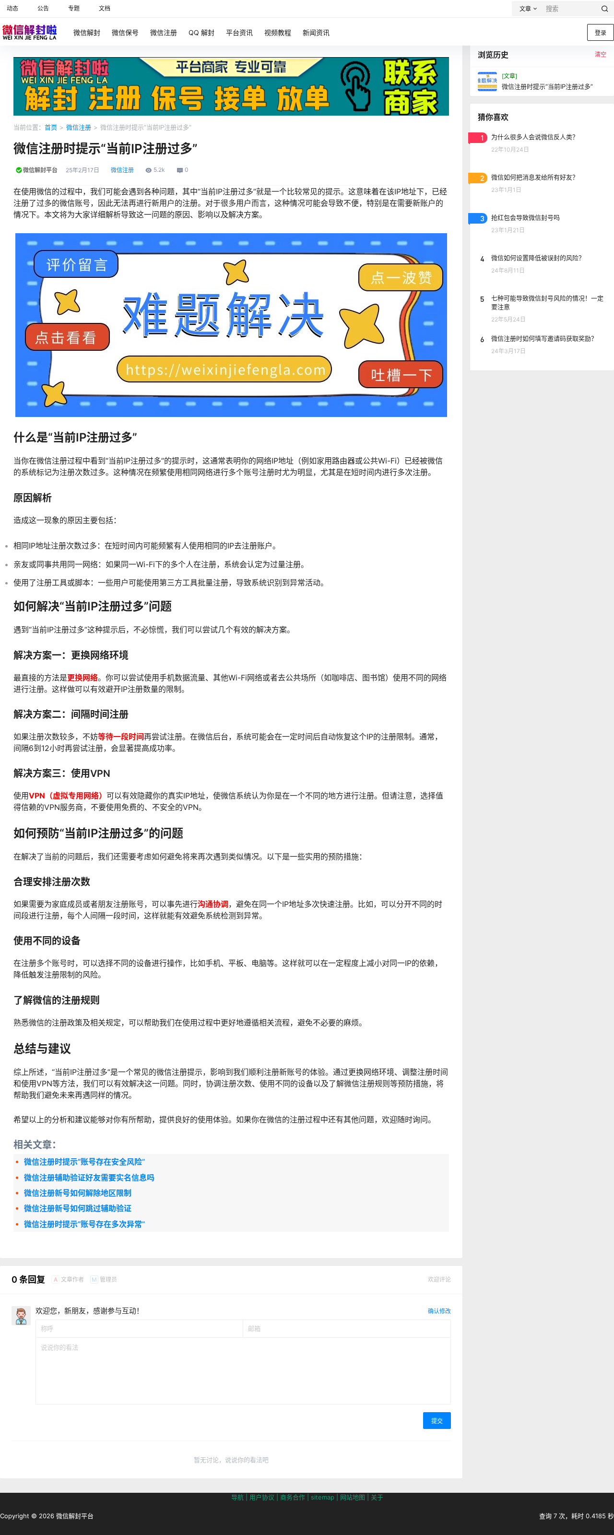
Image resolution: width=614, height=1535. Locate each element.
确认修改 (439, 1311)
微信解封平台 (74, 1516)
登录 (600, 32)
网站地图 (352, 1497)
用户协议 (261, 1497)
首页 (51, 127)
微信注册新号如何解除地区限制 (77, 1193)
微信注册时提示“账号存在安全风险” (84, 1161)
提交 (437, 1421)
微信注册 (78, 127)
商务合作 (292, 1497)
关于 (377, 1497)
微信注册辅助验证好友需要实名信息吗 (89, 1177)
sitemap (322, 1497)
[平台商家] (231, 62)
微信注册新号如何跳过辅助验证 (77, 1208)
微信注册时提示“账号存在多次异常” (84, 1224)
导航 (237, 1497)
